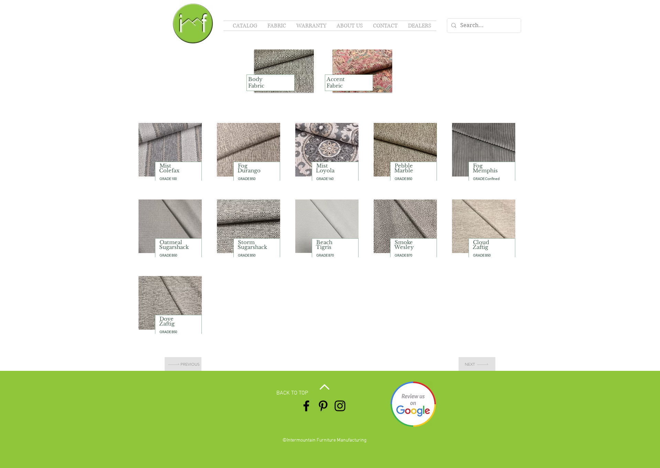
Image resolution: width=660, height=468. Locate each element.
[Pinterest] (323, 406)
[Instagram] (340, 406)
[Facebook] (306, 406)
